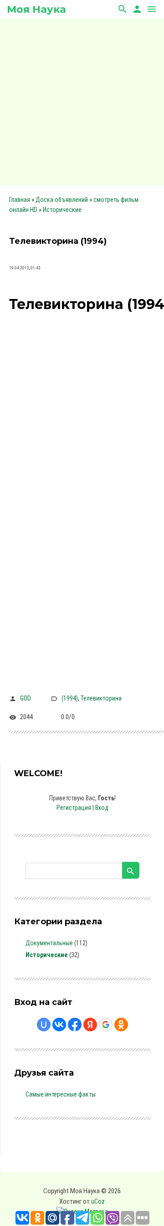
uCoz (98, 1201)
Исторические (62, 209)
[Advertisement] (82, 100)
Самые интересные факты (61, 1094)
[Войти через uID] (44, 1024)
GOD (25, 698)
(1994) (70, 698)
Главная (19, 199)
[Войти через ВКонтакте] (59, 1024)
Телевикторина (101, 698)
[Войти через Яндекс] (90, 1024)
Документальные (49, 943)
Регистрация (73, 807)
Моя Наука (36, 9)
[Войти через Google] (106, 1024)
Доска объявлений (62, 199)
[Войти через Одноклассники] (121, 1024)
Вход (101, 807)
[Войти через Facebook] (75, 1024)
